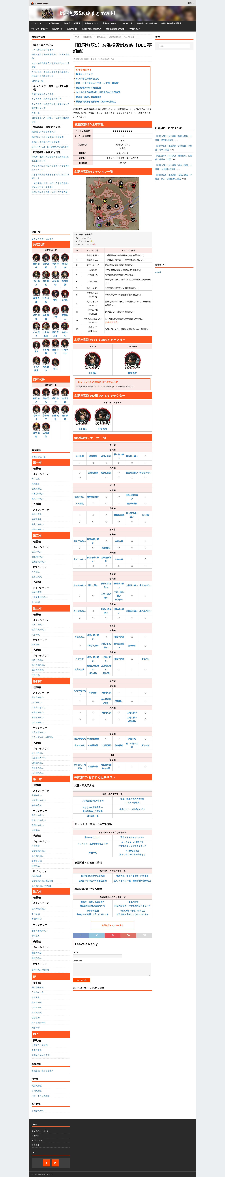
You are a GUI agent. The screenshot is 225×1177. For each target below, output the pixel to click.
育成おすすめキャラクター (132, 837)
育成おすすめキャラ (110, 23)
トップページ (36, 23)
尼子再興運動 (38, 670)
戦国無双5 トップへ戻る (112, 925)
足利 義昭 (36, 434)
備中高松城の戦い (40, 930)
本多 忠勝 (46, 351)
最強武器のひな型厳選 (72, 23)
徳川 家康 (65, 265)
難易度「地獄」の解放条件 (91, 29)
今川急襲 (80, 456)
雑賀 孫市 (132, 373)
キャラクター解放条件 (39, 29)
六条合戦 (119, 541)
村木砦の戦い (38, 493)
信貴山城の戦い (39, 800)
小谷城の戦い (145, 585)
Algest (158, 272)
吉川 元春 (65, 400)
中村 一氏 (65, 334)
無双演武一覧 (57, 29)
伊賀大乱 (132, 738)
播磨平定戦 (119, 637)
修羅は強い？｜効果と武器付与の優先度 (50, 192)
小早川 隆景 (36, 368)
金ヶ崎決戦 (80, 745)
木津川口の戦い (39, 820)
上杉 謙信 (55, 282)
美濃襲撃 (93, 456)
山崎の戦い (132, 712)
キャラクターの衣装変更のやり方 (93, 844)
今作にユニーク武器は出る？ (132, 809)
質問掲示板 (37, 1090)
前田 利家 (36, 317)
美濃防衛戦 (93, 472)
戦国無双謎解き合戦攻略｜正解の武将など (96, 101)
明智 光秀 (46, 265)
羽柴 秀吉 (55, 265)
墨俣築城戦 (132, 503)
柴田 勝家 (46, 317)
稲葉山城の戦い (39, 561)
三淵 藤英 (46, 434)
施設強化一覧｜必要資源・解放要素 (132, 876)
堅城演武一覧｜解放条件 (43, 1070)
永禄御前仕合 (93, 738)
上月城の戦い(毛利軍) (106, 669)
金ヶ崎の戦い (80, 585)
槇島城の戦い (38, 712)
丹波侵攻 (80, 659)
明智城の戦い (145, 472)
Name (75, 952)
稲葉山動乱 (106, 456)
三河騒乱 (80, 503)
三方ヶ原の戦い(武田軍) (119, 596)
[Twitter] (55, 1162)
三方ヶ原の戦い (39, 732)
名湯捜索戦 (93, 766)
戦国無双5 (105, 59)
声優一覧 (93, 852)
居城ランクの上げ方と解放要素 (93, 880)
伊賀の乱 (145, 659)
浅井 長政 (36, 300)
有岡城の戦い (38, 825)
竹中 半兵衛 (46, 334)
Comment (77, 960)
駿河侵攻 (106, 547)
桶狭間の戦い (93, 496)
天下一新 (145, 745)
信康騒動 (119, 745)
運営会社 (35, 1145)
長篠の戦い (80, 637)
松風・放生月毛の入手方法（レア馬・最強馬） (98, 83)
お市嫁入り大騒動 (40, 1045)
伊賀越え (119, 701)
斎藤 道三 (46, 417)
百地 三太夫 (65, 351)
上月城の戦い (38, 855)
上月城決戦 (106, 745)
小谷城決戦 (93, 745)
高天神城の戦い (39, 908)
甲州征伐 (93, 692)
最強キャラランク (91, 23)
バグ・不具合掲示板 (41, 1095)
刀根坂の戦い (132, 585)
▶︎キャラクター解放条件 (43, 239)
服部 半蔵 (55, 351)
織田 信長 (36, 265)
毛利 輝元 (36, 417)
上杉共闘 (145, 515)
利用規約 (35, 1135)
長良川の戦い (132, 456)
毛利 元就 (65, 282)
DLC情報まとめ (134, 29)
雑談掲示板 (37, 1085)
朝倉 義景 (65, 417)
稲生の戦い (80, 496)
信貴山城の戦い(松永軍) (93, 669)
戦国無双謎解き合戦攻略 (115, 29)
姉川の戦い (93, 585)
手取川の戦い (93, 645)
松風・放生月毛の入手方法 (171, 23)
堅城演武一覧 (72, 29)
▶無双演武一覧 (39, 457)
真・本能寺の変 (39, 1022)
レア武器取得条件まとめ (87, 78)
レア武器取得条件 (52, 23)
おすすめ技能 (127, 23)
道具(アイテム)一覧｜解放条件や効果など (132, 880)
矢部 (94, 59)
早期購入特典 (38, 1110)
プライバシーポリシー (41, 1131)
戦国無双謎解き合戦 (41, 1055)
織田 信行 (36, 400)
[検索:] (174, 46)
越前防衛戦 (119, 515)
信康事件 (132, 645)
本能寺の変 (106, 692)
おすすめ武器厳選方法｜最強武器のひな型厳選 (98, 92)
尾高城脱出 (80, 669)
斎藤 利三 (65, 317)
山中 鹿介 (92, 373)
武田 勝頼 (55, 400)
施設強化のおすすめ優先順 (147, 23)
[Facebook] (46, 1162)
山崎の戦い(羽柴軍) (40, 969)
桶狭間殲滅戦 (80, 738)
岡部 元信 (46, 400)
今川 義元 (36, 282)
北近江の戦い (80, 541)
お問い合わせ (37, 1140)
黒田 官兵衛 (55, 334)
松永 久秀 (46, 300)
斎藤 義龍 (55, 417)
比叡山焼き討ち (39, 707)
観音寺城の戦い (39, 629)
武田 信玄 (46, 282)
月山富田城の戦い (40, 597)
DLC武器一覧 (93, 816)
